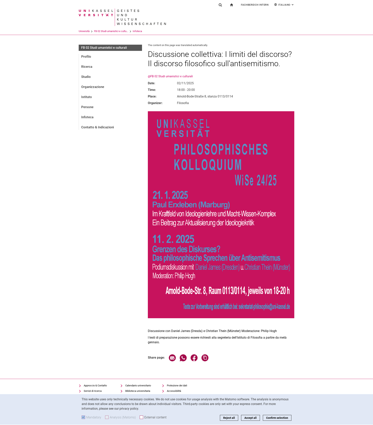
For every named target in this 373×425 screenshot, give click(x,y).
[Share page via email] (172, 360)
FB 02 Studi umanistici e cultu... (111, 31)
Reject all (229, 417)
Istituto (86, 97)
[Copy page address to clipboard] (204, 360)
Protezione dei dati (177, 385)
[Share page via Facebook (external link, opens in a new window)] (194, 360)
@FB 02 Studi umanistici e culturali (170, 76)
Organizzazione (92, 87)
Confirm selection (277, 417)
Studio (86, 77)
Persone (87, 107)
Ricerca (86, 67)
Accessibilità (174, 390)
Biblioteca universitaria (137, 390)
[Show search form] (220, 5)
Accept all (250, 417)
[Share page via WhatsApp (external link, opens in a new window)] (183, 360)
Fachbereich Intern (255, 4)
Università (84, 31)
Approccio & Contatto (95, 385)
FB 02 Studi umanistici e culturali (104, 48)
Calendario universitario (138, 385)
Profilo (86, 56)
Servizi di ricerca (93, 390)
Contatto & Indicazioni (97, 127)
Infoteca (137, 31)
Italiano (286, 4)
